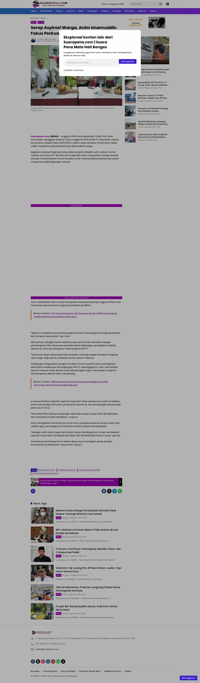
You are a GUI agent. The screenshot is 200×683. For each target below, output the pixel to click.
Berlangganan (127, 61)
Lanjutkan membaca (73, 70)
